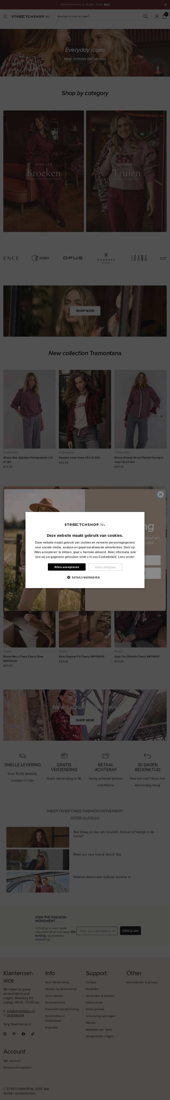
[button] (85, 577)
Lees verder (126, 556)
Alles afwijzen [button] (105, 567)
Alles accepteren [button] (66, 567)
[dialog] (85, 550)
